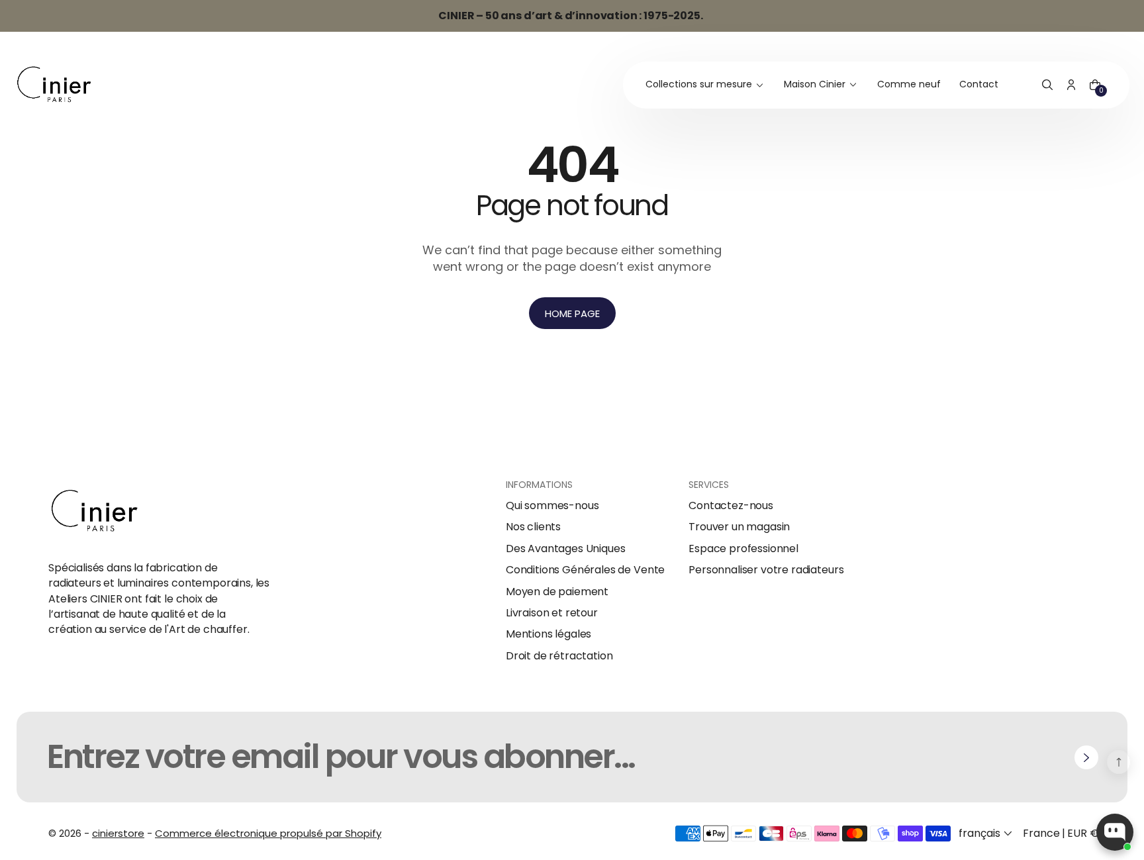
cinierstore (118, 833)
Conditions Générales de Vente (585, 570)
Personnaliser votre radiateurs (766, 570)
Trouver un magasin (739, 527)
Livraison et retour (552, 613)
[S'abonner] (1086, 757)
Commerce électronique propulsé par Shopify (268, 833)
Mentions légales (548, 634)
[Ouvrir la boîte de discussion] (1114, 832)
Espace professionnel (743, 549)
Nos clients (533, 527)
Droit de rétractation (559, 656)
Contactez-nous (731, 506)
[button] (1047, 85)
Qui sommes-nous (552, 506)
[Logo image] (54, 85)
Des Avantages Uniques (566, 549)
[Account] (1071, 85)
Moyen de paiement (557, 592)
